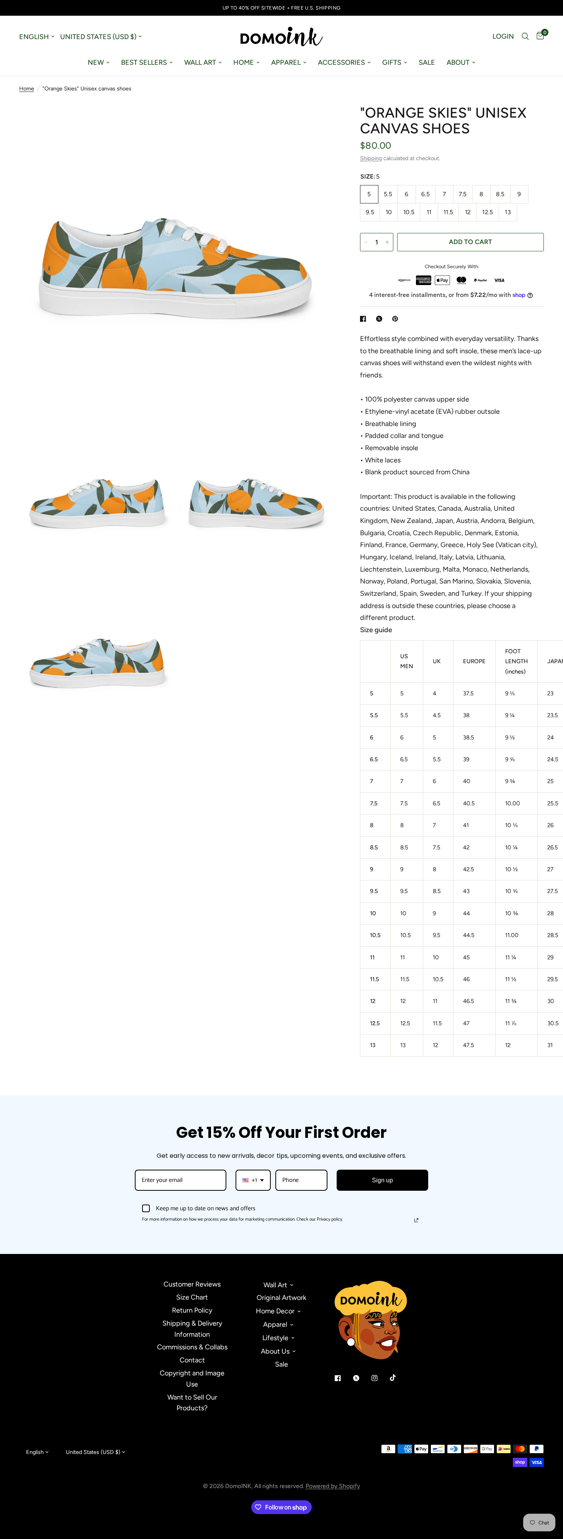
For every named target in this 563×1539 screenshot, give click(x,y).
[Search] (525, 36)
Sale (427, 62)
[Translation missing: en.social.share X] (380, 318)
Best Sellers (144, 62)
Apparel (286, 62)
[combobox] (253, 1180)
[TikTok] (398, 1377)
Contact (192, 1360)
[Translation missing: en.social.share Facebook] (364, 318)
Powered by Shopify (333, 1486)
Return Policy (192, 1310)
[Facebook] (343, 1378)
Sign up (382, 1180)
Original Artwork (281, 1297)
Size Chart (192, 1297)
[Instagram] (380, 1378)
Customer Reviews (192, 1284)
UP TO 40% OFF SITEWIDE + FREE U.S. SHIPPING (282, 7)
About (458, 62)
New (96, 62)
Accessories (341, 62)
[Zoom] (321, 117)
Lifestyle (275, 1338)
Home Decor (275, 1311)
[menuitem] (98, 62)
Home (243, 62)
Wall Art (200, 62)
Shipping (371, 158)
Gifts (391, 62)
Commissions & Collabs (192, 1347)
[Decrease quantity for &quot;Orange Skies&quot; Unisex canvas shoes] (366, 242)
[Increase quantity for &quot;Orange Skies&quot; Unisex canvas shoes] (387, 242)
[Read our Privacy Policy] (416, 1220)
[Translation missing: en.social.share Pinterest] (396, 318)
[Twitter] (361, 1378)
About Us (275, 1351)
